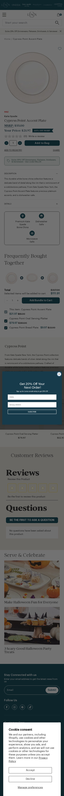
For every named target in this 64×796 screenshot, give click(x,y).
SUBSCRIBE (32, 412)
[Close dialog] (59, 374)
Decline (30, 779)
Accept (30, 770)
